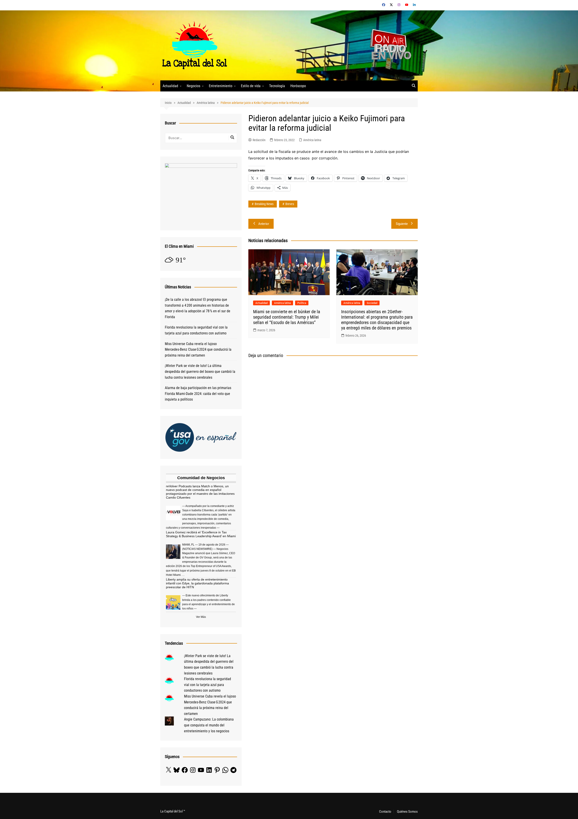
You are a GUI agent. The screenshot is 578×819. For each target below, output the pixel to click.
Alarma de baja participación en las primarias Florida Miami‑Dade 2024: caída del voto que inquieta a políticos (198, 393)
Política (301, 303)
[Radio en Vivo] (389, 45)
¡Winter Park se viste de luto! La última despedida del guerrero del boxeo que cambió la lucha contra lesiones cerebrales (200, 371)
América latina (312, 140)
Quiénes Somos (407, 811)
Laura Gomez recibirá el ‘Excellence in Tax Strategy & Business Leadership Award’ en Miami (201, 534)
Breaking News (264, 204)
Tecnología (277, 86)
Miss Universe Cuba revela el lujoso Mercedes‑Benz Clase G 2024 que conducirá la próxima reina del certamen (198, 349)
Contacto (385, 811)
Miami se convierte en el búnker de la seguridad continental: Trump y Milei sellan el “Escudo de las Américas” (286, 317)
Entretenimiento (220, 86)
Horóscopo (298, 86)
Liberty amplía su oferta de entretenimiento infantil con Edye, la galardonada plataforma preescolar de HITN (197, 583)
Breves (289, 204)
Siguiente (402, 224)
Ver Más (201, 616)
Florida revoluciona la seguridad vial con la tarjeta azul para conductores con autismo (196, 330)
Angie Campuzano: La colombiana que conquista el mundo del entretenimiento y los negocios (209, 725)
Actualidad (170, 86)
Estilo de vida (251, 86)
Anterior (263, 224)
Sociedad (372, 303)
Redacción (259, 140)
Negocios (193, 86)
